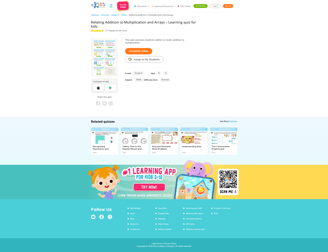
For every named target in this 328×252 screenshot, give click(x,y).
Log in (215, 6)
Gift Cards (185, 6)
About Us (134, 224)
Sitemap (161, 218)
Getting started (164, 229)
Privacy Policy (170, 243)
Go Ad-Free (200, 6)
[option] (105, 141)
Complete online (138, 51)
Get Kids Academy (194, 218)
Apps (132, 213)
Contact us (135, 229)
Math (123, 15)
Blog (132, 218)
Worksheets (135, 208)
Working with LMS (194, 208)
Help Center (163, 224)
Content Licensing (222, 208)
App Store (162, 208)
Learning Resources (163, 6)
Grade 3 (115, 15)
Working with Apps (194, 213)
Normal (105, 15)
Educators (141, 6)
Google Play (163, 213)
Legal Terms (157, 243)
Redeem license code (195, 229)
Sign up (228, 6)
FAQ (216, 213)
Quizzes (95, 15)
